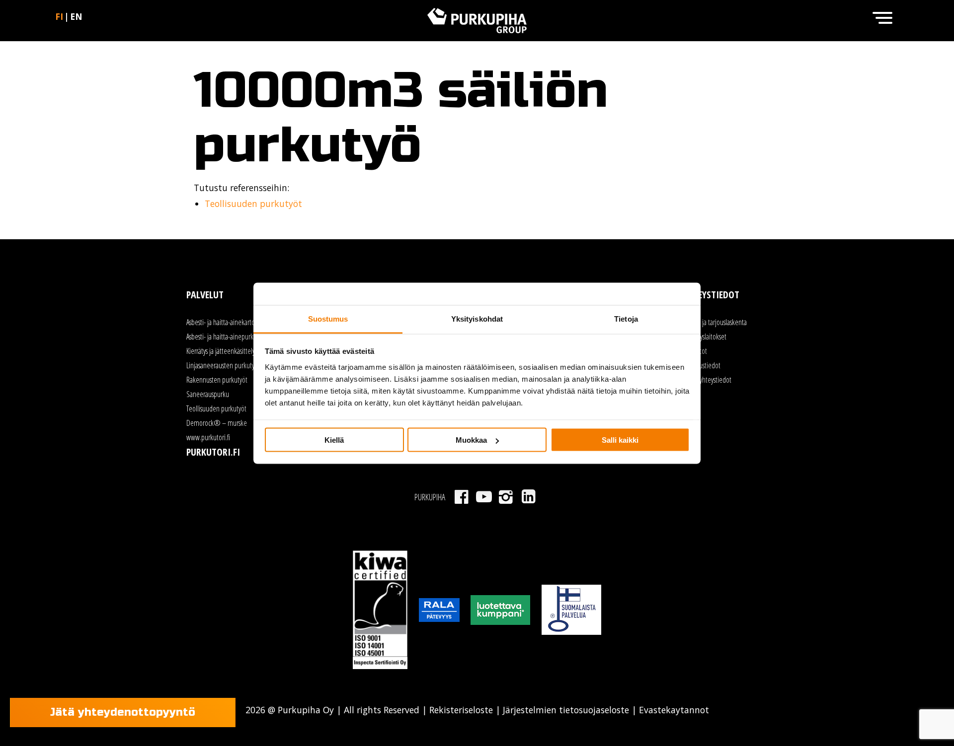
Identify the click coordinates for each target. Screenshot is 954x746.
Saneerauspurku (207, 394)
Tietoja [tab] (626, 318)
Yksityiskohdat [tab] (477, 318)
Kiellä (334, 440)
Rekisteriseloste (461, 710)
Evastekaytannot (672, 710)
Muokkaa (471, 440)
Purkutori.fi (213, 452)
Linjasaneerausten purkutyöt (223, 365)
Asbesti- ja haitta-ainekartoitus (225, 322)
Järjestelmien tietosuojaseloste (566, 710)
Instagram (506, 497)
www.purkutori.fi (208, 437)
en (76, 16)
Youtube (484, 497)
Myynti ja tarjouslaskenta (715, 322)
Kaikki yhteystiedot (707, 379)
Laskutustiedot (701, 365)
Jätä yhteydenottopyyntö (122, 712)
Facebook (461, 497)
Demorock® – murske (216, 422)
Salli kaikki (620, 440)
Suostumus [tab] (328, 318)
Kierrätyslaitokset (704, 336)
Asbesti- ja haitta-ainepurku (221, 336)
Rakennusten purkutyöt (216, 379)
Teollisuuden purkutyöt (253, 203)
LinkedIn (528, 497)
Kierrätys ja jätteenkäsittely (220, 350)
